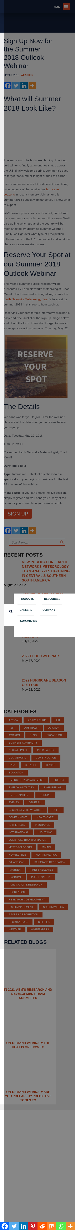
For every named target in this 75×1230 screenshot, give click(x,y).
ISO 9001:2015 (28, 620)
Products (27, 598)
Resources (52, 598)
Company (48, 609)
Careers (26, 609)
